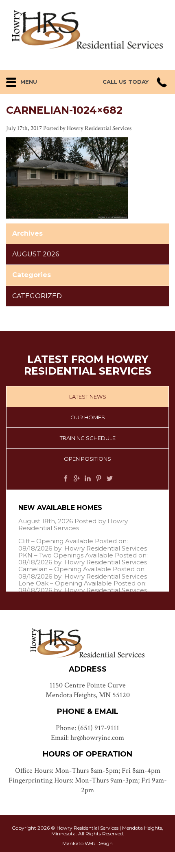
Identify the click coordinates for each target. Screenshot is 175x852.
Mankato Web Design (87, 843)
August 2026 (35, 254)
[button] (33, 80)
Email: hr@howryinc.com (87, 737)
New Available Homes (60, 508)
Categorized (37, 296)
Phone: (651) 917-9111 (87, 728)
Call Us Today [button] (126, 82)
